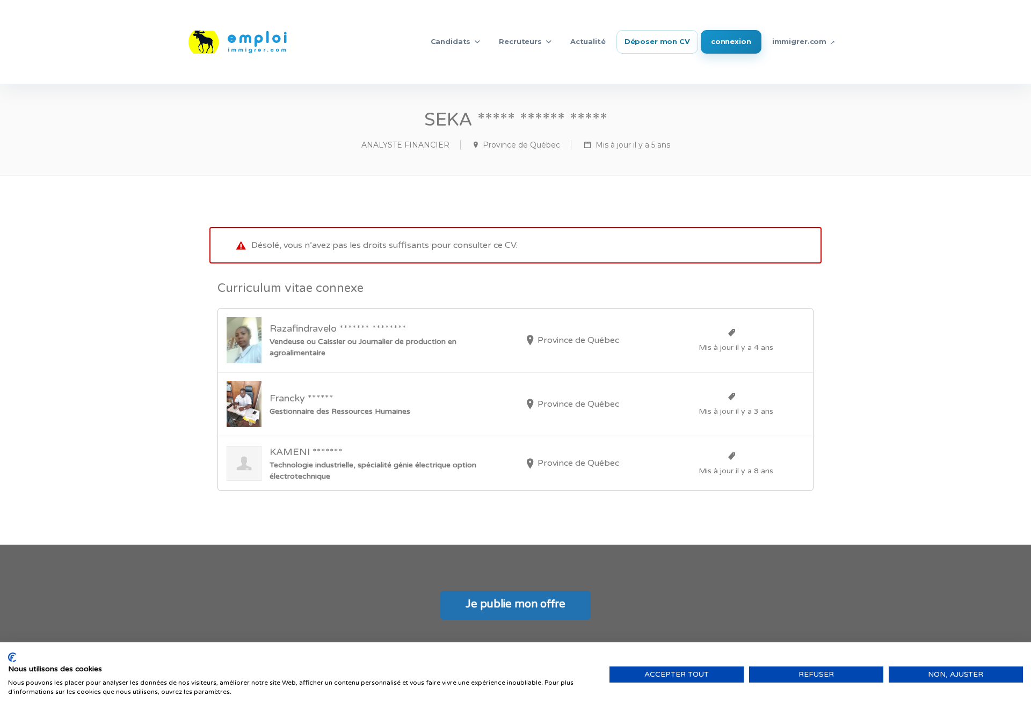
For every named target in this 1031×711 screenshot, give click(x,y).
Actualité (588, 41)
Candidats (451, 41)
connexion (731, 41)
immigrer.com (799, 41)
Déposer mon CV (657, 41)
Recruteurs (520, 41)
